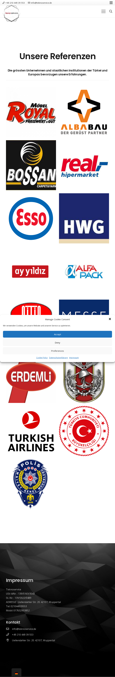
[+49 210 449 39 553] (9, 635)
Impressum (74, 357)
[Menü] (103, 11)
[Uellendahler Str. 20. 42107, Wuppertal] (9, 640)
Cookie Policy (42, 357)
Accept (57, 334)
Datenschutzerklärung (58, 357)
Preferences (57, 350)
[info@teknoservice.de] (9, 629)
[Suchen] (111, 11)
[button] (110, 319)
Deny (57, 342)
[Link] (11, 13)
